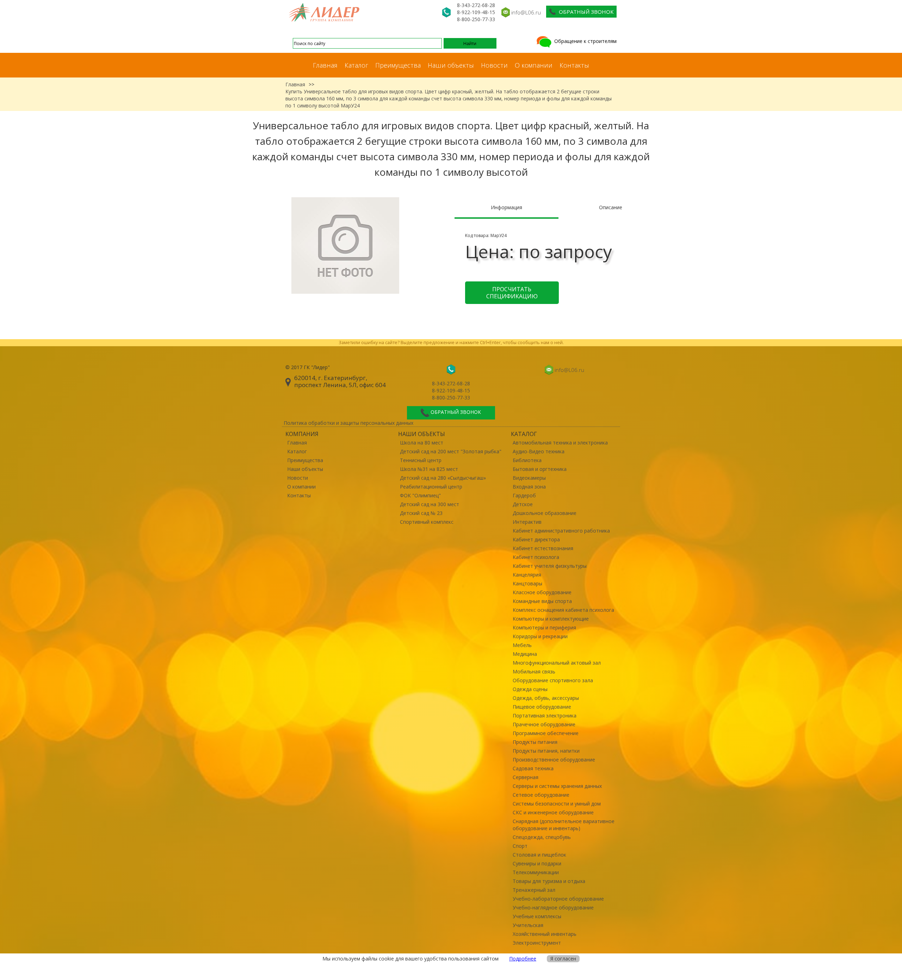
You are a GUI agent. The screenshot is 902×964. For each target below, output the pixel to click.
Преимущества (398, 65)
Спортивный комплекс (426, 521)
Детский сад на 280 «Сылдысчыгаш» (443, 477)
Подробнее (522, 958)
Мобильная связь (534, 671)
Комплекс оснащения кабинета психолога (563, 610)
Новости (494, 65)
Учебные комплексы (537, 916)
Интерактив (527, 521)
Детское (523, 504)
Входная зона (529, 486)
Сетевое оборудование (541, 794)
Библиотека (527, 460)
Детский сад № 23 (421, 513)
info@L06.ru (526, 12)
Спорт (520, 845)
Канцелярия (527, 574)
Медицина (525, 654)
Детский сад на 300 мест (429, 504)
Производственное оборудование (554, 759)
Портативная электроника (544, 715)
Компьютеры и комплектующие (551, 618)
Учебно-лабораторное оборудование (558, 898)
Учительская (528, 925)
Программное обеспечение (546, 733)
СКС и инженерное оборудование (553, 812)
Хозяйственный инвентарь (544, 934)
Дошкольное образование (544, 513)
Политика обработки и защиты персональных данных (348, 422)
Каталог (356, 65)
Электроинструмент (537, 942)
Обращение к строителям (585, 41)
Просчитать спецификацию (512, 292)
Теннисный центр (420, 460)
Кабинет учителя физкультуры (550, 565)
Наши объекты (451, 65)
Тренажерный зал (534, 890)
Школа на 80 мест (421, 442)
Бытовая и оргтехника (540, 469)
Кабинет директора (536, 539)
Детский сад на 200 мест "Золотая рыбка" (450, 451)
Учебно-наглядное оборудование (553, 907)
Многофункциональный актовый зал (557, 662)
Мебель (522, 645)
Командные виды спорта (542, 601)
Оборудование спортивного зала (553, 680)
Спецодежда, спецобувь (542, 837)
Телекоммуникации (536, 872)
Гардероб (524, 495)
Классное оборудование (542, 592)
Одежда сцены (530, 689)
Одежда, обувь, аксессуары (546, 698)
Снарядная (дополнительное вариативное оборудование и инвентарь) (563, 825)
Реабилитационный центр (431, 486)
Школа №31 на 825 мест (429, 469)
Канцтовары (527, 583)
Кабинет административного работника (561, 530)
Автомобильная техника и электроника (560, 442)
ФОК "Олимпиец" (420, 495)
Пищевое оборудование (542, 706)
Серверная (525, 777)
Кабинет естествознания (543, 548)
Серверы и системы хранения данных (557, 786)
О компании (533, 65)
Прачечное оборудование (544, 724)
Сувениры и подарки (537, 863)
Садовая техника (533, 768)
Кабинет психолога (536, 557)
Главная (325, 65)
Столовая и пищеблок (539, 854)
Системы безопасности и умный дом (557, 803)
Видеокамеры (529, 477)
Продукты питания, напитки (546, 750)
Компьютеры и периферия (544, 627)
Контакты (574, 65)
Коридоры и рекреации (540, 636)
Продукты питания (535, 742)
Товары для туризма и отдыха (549, 881)
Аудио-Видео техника (538, 451)
